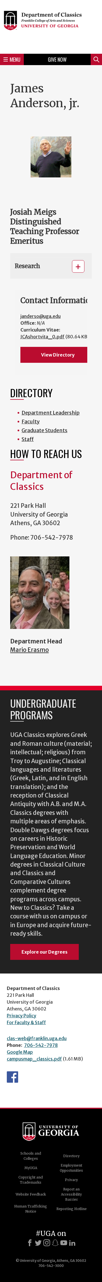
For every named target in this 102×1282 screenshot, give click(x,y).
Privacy (71, 1180)
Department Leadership (51, 412)
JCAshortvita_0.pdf (42, 336)
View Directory (58, 355)
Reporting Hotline (71, 1209)
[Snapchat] (55, 1242)
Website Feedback (31, 1194)
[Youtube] (63, 1242)
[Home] (51, 26)
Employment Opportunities (71, 1168)
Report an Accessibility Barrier (71, 1194)
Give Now (57, 59)
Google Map (20, 1052)
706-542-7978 (41, 1045)
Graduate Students (44, 430)
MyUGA (30, 1168)
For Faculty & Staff (26, 1022)
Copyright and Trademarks (30, 1179)
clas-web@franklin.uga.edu (37, 1038)
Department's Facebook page (12, 1077)
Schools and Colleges (30, 1156)
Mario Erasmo (29, 650)
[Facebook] (29, 1242)
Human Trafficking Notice (30, 1208)
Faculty (31, 421)
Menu (15, 59)
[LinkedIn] (72, 1242)
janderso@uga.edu (40, 316)
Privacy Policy (21, 1015)
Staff (28, 439)
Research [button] (27, 266)
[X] (38, 1242)
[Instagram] (46, 1242)
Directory (71, 1156)
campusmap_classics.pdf (34, 1059)
